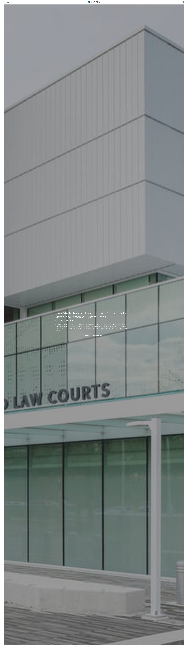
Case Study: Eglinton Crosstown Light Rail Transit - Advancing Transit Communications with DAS (6, 322)
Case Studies (70, 320)
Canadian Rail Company (182, 322)
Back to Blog (58, 308)
